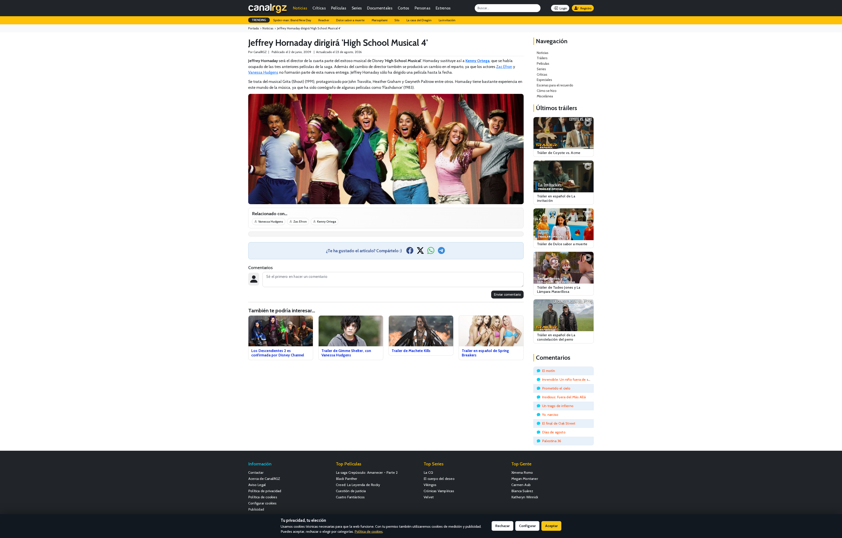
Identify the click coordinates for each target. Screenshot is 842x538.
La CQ (428, 472)
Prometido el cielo (556, 388)
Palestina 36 (551, 441)
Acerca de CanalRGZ (264, 479)
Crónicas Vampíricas (439, 491)
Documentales (379, 8)
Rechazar (502, 526)
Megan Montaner (524, 479)
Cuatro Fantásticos (350, 497)
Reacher (323, 20)
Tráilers (542, 58)
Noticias (300, 8)
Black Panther (346, 479)
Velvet (429, 497)
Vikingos (430, 485)
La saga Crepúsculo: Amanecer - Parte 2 (367, 472)
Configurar (527, 526)
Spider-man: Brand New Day (292, 20)
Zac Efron (504, 66)
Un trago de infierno (557, 406)
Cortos (403, 8)
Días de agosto (553, 432)
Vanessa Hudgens (263, 72)
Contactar (256, 472)
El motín (548, 371)
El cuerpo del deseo (439, 479)
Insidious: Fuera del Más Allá (564, 397)
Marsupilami (379, 20)
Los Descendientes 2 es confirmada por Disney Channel (277, 353)
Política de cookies (262, 497)
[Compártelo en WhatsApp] (431, 252)
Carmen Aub (521, 485)
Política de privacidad (264, 491)
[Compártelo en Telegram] (441, 252)
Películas (338, 8)
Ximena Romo (522, 472)
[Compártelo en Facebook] (410, 252)
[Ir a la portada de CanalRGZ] (267, 8)
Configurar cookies (262, 503)
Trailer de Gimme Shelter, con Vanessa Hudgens (346, 353)
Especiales (544, 80)
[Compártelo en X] (420, 252)
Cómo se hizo (547, 91)
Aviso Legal (257, 485)
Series (357, 8)
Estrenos (443, 8)
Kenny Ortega (326, 221)
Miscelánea (545, 96)
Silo (397, 20)
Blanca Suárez (522, 491)
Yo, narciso (550, 415)
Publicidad (256, 509)
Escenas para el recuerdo (555, 85)
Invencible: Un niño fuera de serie (568, 379)
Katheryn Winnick (524, 497)
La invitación (447, 20)
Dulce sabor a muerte (350, 20)
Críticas (319, 8)
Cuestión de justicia (351, 491)
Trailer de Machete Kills (411, 351)
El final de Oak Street (558, 423)
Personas (422, 8)
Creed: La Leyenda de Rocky (358, 485)
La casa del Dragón (419, 20)
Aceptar (551, 526)
